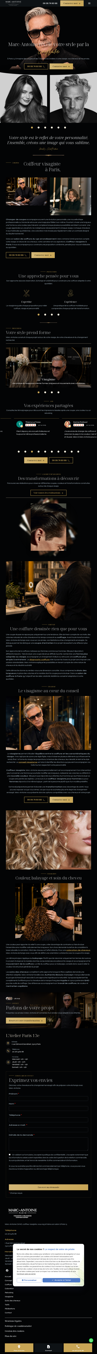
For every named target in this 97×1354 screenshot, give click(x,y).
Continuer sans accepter (26, 1274)
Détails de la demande (21, 1135)
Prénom (14, 1094)
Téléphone (15, 1115)
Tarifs (7, 1304)
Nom (12, 1104)
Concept (8, 1280)
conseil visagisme (28, 762)
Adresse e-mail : (18, 1125)
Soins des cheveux (12, 1300)
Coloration (9, 1288)
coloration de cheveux (78, 950)
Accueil (8, 1276)
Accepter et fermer (62, 1280)
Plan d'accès (19, 1350)
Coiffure (8, 1284)
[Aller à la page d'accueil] (13, 3)
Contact (8, 1313)
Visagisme (48, 379)
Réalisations (10, 1309)
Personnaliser (30, 1280)
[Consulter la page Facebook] (7, 1270)
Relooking (9, 1292)
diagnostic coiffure (39, 659)
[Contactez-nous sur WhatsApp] (91, 1340)
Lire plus (70, 443)
